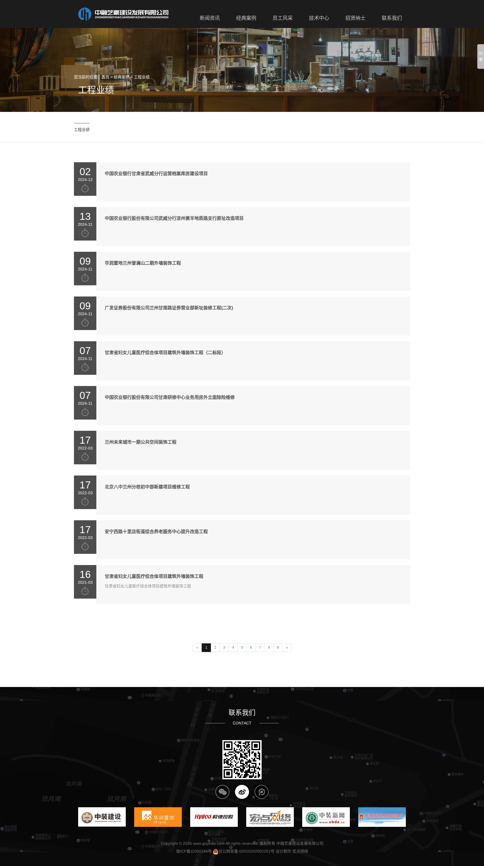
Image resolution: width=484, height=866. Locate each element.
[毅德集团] (214, 817)
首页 (105, 77)
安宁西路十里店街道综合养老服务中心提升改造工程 (156, 531)
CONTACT (242, 723)
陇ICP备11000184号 (194, 851)
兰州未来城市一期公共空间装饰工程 (140, 442)
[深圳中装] (102, 817)
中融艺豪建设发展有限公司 (300, 843)
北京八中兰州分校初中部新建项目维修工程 (147, 486)
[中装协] (326, 817)
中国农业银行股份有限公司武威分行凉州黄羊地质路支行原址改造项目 (174, 218)
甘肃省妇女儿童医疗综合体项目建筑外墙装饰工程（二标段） (165, 352)
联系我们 (242, 712)
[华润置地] (158, 817)
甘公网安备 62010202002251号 (246, 851)
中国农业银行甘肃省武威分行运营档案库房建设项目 (156, 173)
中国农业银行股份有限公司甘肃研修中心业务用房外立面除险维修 (170, 397)
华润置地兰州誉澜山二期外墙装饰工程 (143, 263)
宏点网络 (300, 851)
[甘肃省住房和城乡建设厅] (382, 817)
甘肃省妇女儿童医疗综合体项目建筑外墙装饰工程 (154, 576)
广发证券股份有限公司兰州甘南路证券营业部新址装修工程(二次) (169, 307)
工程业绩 (142, 77)
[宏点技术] (270, 817)
